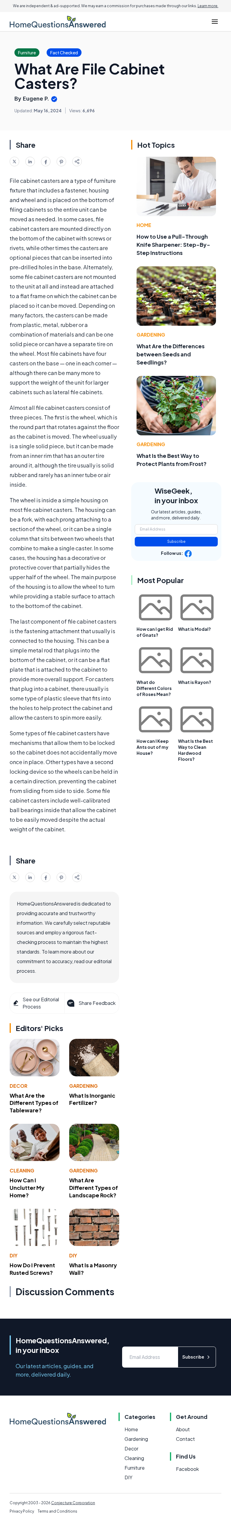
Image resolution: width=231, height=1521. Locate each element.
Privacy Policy (22, 1511)
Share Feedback (97, 1003)
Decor (18, 1086)
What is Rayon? (194, 682)
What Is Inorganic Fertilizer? (92, 1099)
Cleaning (22, 1170)
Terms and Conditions (57, 1511)
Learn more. (208, 6)
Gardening (83, 1086)
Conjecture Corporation (73, 1503)
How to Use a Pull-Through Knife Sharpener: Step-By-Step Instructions (173, 244)
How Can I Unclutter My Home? (27, 1188)
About (183, 1429)
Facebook (187, 1469)
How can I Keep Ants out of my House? (153, 747)
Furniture (135, 1468)
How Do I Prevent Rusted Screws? (32, 1269)
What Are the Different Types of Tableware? (34, 1103)
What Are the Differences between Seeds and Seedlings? (171, 354)
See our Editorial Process (41, 1003)
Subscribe (176, 541)
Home (144, 225)
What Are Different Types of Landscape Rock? (93, 1188)
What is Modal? (194, 629)
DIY (13, 1255)
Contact (185, 1439)
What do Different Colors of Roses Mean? (154, 688)
